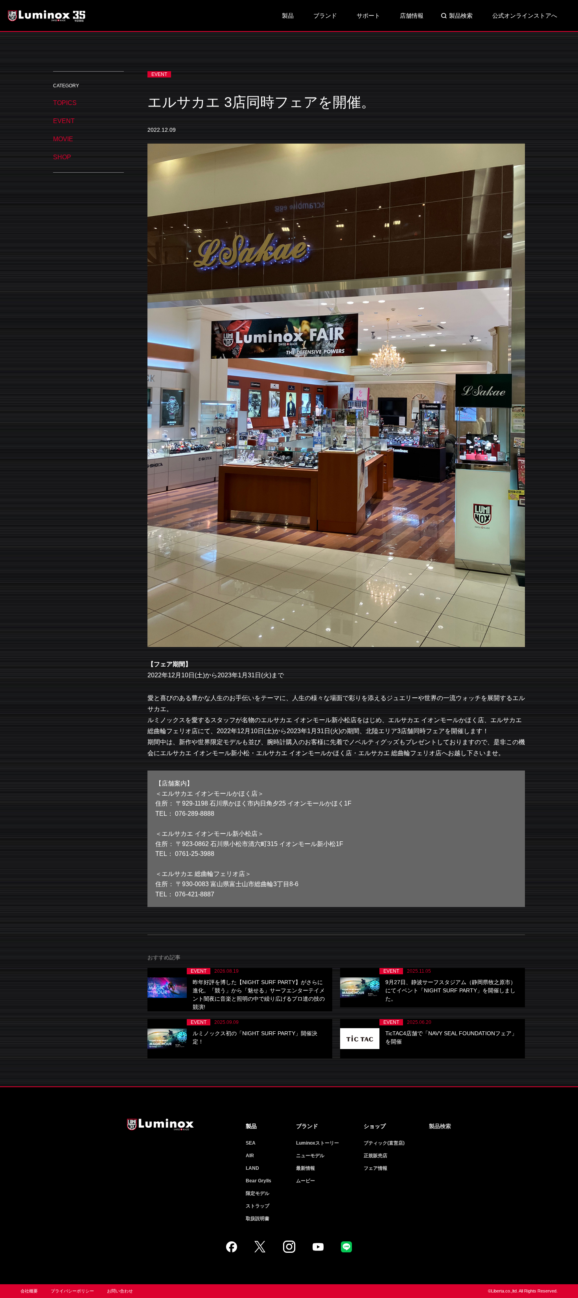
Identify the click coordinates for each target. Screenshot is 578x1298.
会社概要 (29, 1291)
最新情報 (305, 1168)
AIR (250, 1155)
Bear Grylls (258, 1181)
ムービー (305, 1181)
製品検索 (461, 15)
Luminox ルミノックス (47, 16)
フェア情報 (375, 1168)
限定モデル (257, 1193)
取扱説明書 (257, 1218)
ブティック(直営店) (384, 1143)
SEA (251, 1143)
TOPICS (65, 103)
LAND (252, 1168)
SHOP (62, 157)
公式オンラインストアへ (524, 15)
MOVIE (63, 139)
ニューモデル (310, 1155)
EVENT (64, 121)
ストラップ (257, 1206)
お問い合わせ (120, 1291)
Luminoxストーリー (317, 1143)
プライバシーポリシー (72, 1291)
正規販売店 (375, 1155)
